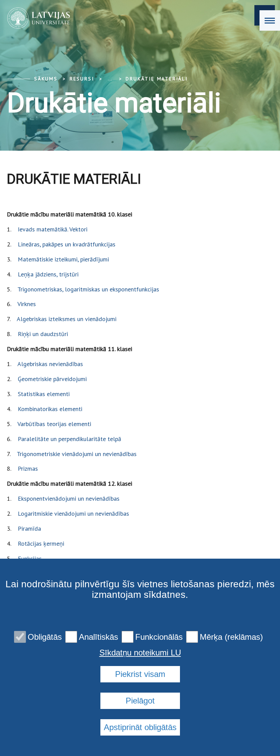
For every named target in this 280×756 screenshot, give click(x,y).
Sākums (46, 79)
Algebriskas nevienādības (50, 364)
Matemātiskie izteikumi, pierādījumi (63, 259)
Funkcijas (30, 558)
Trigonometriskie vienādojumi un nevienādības (77, 454)
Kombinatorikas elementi (50, 409)
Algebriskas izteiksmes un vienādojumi (66, 319)
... (110, 79)
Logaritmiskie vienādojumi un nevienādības (73, 513)
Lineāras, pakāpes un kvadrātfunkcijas (66, 244)
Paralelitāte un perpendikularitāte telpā (69, 439)
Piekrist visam (140, 674)
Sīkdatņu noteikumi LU (140, 653)
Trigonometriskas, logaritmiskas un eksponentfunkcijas (88, 289)
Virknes (26, 304)
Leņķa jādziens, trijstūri (48, 274)
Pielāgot (140, 700)
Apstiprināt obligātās (140, 727)
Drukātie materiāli (156, 79)
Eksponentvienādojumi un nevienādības (69, 498)
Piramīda (29, 528)
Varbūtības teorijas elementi (54, 424)
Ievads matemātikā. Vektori (52, 229)
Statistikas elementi (44, 394)
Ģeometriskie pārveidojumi (52, 379)
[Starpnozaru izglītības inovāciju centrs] (36, 18)
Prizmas (28, 468)
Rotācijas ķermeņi (41, 543)
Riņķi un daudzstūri (43, 334)
